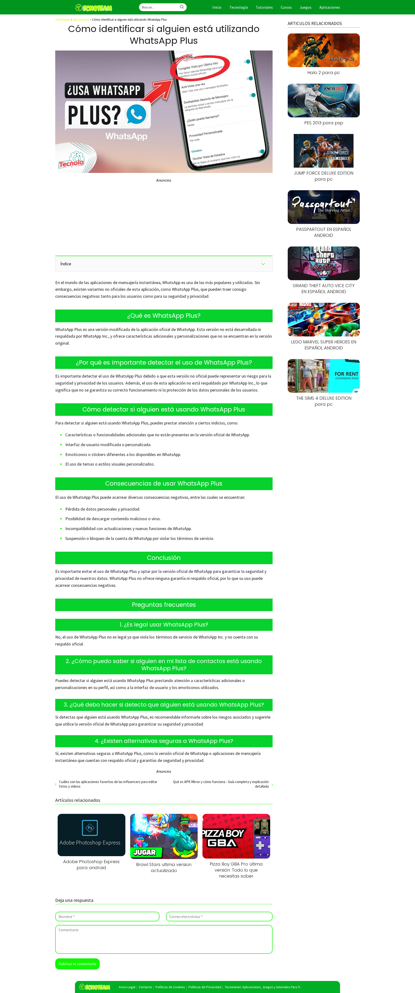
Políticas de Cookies (170, 987)
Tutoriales (264, 7)
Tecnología (238, 7)
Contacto (145, 987)
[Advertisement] (164, 216)
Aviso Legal (127, 987)
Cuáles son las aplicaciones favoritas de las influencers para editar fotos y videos (108, 784)
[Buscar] (182, 7)
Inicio (216, 7)
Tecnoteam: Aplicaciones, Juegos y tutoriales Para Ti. (263, 987)
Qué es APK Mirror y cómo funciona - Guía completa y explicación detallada (221, 784)
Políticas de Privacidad (205, 987)
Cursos (286, 7)
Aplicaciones (329, 7)
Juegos (305, 7)
